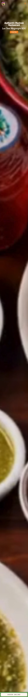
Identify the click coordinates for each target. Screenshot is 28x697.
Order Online (14, 694)
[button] (25, 3)
